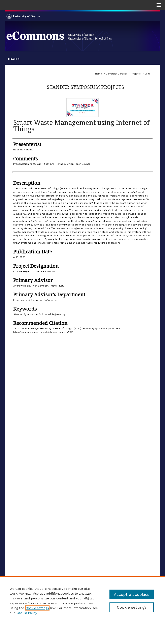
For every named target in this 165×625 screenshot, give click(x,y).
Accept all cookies (131, 594)
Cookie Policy (27, 613)
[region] (82, 600)
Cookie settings (37, 608)
